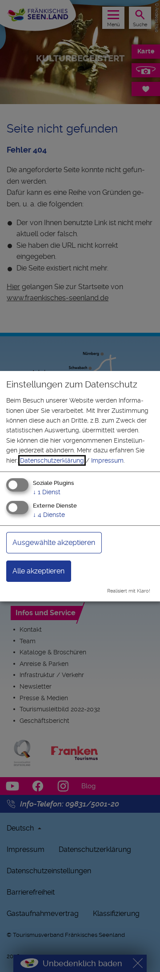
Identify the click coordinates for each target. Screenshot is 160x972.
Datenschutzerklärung (52, 460)
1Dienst (46, 492)
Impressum (107, 460)
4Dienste (49, 514)
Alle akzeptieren (38, 571)
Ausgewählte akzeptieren (53, 542)
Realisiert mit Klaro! (128, 591)
